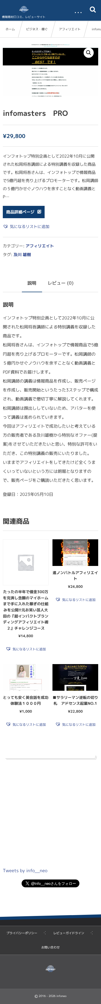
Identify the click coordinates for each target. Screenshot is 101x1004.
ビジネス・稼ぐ (37, 29)
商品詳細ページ (20, 212)
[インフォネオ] (24, 9)
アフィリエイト (70, 29)
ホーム (10, 29)
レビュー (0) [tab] (61, 283)
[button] (89, 53)
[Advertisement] (50, 811)
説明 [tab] (31, 283)
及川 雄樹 (22, 254)
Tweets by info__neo (25, 871)
